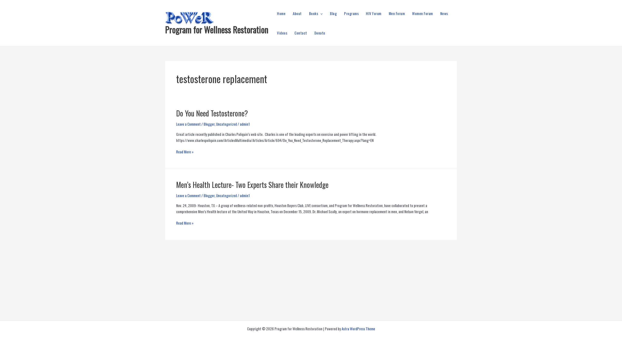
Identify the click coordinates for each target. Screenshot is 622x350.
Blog (333, 13)
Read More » (184, 152)
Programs (351, 13)
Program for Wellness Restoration (216, 29)
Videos (282, 32)
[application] (320, 13)
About (297, 13)
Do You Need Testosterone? (212, 113)
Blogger (209, 124)
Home (281, 13)
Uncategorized (226, 124)
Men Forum (397, 13)
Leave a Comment (188, 124)
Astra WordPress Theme (358, 328)
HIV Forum (373, 13)
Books (313, 13)
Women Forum (422, 13)
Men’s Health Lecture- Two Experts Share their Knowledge (252, 184)
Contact (300, 32)
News (444, 13)
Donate (319, 32)
